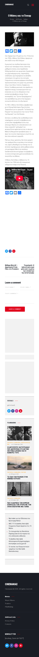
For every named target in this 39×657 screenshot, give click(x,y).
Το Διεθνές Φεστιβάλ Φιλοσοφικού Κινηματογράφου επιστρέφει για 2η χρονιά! (19, 541)
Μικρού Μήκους (10, 600)
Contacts (8, 624)
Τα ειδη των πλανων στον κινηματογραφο (17, 478)
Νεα (8, 444)
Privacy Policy (10, 621)
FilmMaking (16, 442)
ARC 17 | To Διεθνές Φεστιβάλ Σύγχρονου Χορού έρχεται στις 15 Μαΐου (20, 526)
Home (12, 19)
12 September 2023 (17, 444)
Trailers (8, 603)
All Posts (19, 19)
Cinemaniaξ (9, 589)
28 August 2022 (14, 474)
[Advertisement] (19, 221)
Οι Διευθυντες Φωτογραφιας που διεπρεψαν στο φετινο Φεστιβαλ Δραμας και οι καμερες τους (18, 450)
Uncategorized (25, 442)
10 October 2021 (14, 500)
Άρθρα (25, 19)
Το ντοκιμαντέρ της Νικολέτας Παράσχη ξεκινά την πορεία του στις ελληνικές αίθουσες (19, 533)
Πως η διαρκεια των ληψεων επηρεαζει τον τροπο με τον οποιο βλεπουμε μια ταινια (19, 505)
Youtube (23, 472)
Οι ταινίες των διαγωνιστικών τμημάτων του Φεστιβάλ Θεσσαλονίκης (19, 549)
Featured (10, 442)
